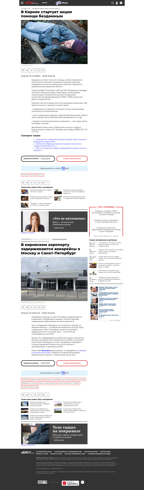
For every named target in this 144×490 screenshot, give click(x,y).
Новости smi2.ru (28, 233)
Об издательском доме (44, 451)
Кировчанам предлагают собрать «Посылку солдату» (41, 190)
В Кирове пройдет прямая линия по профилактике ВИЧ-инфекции (74, 197)
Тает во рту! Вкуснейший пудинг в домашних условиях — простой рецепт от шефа (109, 265)
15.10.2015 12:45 (25, 8)
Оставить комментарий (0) (72, 158)
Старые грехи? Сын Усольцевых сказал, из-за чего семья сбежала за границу (110, 258)
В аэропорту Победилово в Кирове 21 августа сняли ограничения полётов (72, 403)
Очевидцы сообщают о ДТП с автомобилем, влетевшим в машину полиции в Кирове (106, 213)
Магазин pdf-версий (91, 451)
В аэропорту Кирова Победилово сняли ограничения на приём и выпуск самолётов (41, 417)
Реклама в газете (56, 454)
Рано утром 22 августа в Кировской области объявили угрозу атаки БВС (40, 403)
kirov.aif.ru (46, 351)
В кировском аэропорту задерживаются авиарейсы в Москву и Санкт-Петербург (106, 229)
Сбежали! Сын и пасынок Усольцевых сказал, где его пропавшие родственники (110, 251)
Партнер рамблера (54, 482)
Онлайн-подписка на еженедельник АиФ (68, 451)
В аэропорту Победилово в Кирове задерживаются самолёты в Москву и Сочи (74, 410)
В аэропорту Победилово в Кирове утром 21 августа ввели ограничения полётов (40, 410)
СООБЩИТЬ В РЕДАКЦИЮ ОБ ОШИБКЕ (99, 454)
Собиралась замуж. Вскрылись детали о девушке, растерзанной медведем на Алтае (109, 279)
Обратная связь (105, 451)
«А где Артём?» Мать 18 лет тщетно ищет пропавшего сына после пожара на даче (109, 244)
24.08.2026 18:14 (26, 239)
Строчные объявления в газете (74, 454)
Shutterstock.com (26, 65)
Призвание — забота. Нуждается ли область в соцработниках (41, 204)
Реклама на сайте (42, 454)
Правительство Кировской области (32, 302)
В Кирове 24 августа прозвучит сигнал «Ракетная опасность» (106, 221)
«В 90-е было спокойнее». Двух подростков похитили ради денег (109, 271)
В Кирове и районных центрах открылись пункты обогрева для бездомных (74, 191)
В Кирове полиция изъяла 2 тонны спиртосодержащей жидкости (41, 197)
